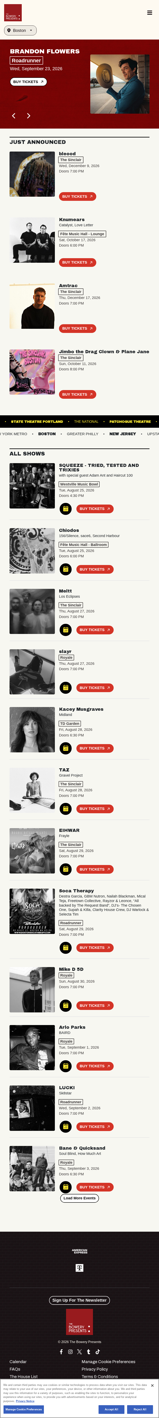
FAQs (15, 1369)
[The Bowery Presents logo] (13, 12)
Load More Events (80, 1198)
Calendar (18, 1361)
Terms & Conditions (100, 1376)
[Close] (152, 1385)
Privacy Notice (25, 1401)
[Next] (28, 115)
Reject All (140, 1409)
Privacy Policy (95, 1369)
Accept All (111, 1409)
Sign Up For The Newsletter (79, 1300)
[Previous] (14, 115)
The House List (24, 1376)
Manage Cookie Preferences (24, 1409)
